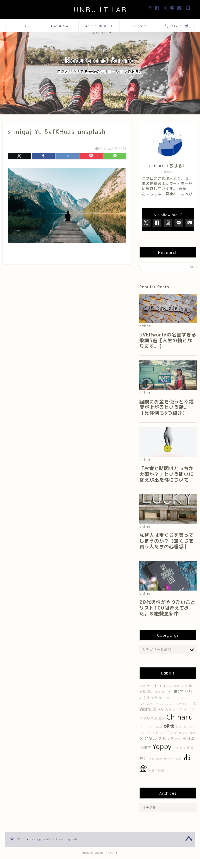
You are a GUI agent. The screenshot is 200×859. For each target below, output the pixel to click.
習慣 (192, 733)
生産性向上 (156, 698)
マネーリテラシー (178, 703)
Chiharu (179, 717)
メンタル (148, 738)
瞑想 (159, 759)
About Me (59, 26)
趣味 (162, 718)
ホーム (22, 26)
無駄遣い (146, 692)
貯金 (143, 758)
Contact (139, 26)
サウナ (160, 703)
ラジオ (169, 759)
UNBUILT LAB (100, 9)
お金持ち (179, 748)
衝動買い (161, 692)
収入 (169, 686)
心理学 (145, 747)
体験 (159, 727)
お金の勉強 (156, 770)
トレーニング (166, 733)
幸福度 (183, 733)
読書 (179, 759)
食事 (190, 748)
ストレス (166, 738)
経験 (179, 727)
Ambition (156, 685)
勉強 (168, 709)
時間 (178, 739)
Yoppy (162, 746)
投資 (151, 759)
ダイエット (147, 727)
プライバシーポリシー (177, 28)
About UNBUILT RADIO (99, 28)
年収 (177, 686)
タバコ (177, 709)
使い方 (158, 709)
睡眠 (142, 686)
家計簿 (189, 738)
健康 (169, 725)
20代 (150, 703)
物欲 (185, 686)
